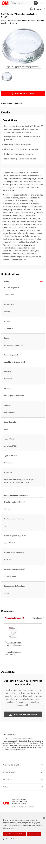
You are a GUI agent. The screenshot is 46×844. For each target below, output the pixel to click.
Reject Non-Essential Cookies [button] (14, 834)
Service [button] (7, 780)
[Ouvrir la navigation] (43, 3)
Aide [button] (5, 787)
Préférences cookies (19, 803)
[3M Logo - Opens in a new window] (5, 3)
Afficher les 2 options (25, 94)
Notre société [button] (11, 765)
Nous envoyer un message (25, 714)
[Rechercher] (36, 3)
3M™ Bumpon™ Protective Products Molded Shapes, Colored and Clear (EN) (13, 644)
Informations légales (19, 799)
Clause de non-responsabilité (12, 103)
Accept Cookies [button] (34, 834)
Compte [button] (37, 9)
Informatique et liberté (19, 801)
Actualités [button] (9, 772)
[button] (11, 839)
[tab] (14, 618)
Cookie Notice (8, 828)
